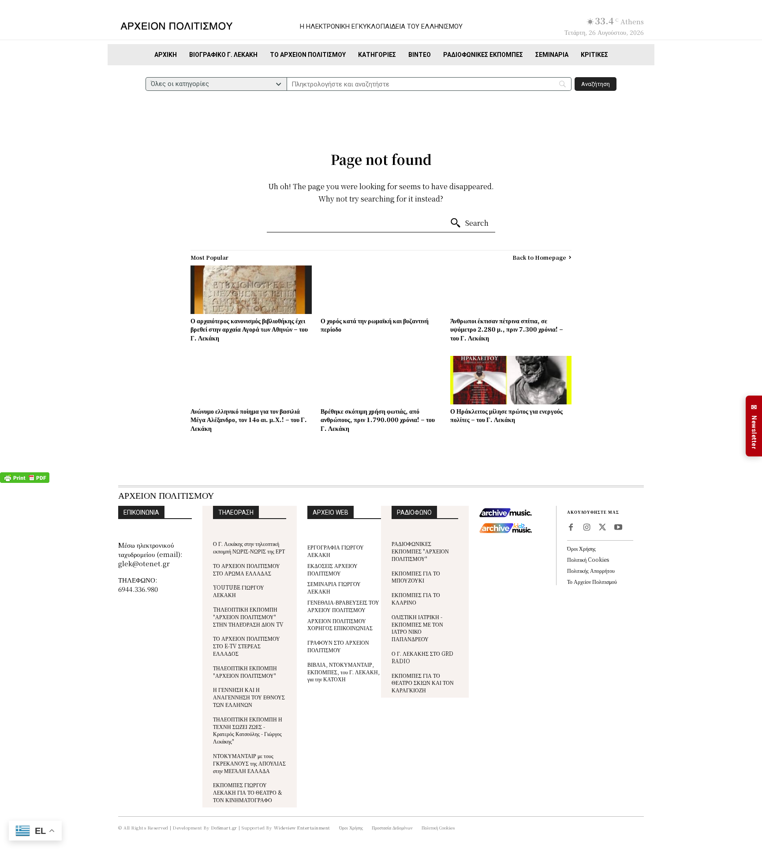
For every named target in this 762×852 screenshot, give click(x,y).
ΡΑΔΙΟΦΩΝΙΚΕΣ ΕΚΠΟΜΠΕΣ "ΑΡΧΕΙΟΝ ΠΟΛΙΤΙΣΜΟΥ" (420, 551)
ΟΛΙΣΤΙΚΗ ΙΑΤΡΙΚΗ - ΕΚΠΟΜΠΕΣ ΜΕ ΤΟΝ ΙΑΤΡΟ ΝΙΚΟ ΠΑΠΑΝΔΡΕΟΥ (417, 628)
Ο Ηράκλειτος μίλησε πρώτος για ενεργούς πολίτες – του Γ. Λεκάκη (506, 415)
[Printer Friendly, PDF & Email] (24, 480)
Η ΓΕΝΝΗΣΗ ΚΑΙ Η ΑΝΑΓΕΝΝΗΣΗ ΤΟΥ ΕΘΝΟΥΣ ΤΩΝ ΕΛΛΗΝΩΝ (249, 697)
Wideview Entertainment (302, 827)
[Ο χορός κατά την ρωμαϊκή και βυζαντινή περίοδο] (381, 289)
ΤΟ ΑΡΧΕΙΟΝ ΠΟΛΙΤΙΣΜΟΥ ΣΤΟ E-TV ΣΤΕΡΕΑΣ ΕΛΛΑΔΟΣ (246, 646)
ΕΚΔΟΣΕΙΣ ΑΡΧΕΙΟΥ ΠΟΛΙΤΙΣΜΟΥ (332, 569)
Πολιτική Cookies (588, 559)
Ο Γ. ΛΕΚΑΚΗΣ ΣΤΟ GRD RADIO (422, 657)
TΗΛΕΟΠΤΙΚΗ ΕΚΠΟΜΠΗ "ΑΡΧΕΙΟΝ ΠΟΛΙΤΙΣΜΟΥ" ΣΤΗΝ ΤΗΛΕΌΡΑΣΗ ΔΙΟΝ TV (248, 616)
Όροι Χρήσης (581, 548)
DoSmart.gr (224, 827)
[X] (602, 528)
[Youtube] (618, 528)
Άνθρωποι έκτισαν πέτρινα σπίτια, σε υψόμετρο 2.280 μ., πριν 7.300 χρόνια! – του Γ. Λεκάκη (506, 329)
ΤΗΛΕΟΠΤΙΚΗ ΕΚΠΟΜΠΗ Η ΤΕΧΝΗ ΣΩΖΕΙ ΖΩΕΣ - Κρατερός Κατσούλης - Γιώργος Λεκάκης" (247, 730)
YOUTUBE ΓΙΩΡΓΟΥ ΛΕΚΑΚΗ (238, 590)
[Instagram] (586, 528)
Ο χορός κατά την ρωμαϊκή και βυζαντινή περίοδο (375, 325)
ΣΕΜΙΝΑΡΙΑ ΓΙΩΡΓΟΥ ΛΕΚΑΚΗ (334, 587)
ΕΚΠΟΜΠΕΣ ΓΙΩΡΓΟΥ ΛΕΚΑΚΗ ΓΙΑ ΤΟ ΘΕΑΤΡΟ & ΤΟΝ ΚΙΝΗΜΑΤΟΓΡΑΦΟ (247, 792)
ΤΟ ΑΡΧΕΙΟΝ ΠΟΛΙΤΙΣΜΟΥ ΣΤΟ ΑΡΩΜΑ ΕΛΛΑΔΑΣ (246, 569)
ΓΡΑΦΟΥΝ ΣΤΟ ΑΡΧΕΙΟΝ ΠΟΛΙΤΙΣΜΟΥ (338, 646)
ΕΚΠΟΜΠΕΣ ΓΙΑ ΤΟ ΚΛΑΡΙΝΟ (416, 598)
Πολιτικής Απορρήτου (591, 570)
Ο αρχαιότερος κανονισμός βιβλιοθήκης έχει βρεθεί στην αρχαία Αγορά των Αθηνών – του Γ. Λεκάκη (249, 329)
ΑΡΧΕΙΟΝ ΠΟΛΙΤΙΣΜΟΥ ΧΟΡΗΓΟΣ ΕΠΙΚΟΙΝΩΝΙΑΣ (340, 624)
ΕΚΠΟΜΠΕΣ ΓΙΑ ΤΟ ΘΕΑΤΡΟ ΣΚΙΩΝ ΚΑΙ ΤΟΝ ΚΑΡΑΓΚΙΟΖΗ (423, 683)
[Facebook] (571, 528)
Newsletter (754, 426)
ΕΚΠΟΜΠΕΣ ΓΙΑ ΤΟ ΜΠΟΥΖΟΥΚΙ (416, 576)
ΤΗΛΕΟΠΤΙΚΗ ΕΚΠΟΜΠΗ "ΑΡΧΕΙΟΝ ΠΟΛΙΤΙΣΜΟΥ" (245, 671)
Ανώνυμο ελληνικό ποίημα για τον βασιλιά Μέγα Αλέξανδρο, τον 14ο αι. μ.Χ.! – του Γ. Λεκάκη (248, 420)
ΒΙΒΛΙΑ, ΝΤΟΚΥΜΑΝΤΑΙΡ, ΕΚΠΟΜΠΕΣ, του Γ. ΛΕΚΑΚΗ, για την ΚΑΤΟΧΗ (343, 672)
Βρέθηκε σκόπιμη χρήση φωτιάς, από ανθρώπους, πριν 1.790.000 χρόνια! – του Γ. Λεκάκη (378, 420)
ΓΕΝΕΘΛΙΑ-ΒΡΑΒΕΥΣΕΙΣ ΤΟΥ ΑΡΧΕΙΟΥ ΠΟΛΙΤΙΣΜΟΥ (343, 605)
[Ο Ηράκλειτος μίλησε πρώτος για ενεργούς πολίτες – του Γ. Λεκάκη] (511, 380)
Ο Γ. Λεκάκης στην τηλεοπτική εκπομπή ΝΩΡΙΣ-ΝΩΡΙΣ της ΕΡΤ (249, 547)
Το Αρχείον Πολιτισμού (592, 581)
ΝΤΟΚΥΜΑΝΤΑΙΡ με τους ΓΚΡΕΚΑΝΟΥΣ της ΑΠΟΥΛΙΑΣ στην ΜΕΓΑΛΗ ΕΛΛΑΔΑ (249, 763)
